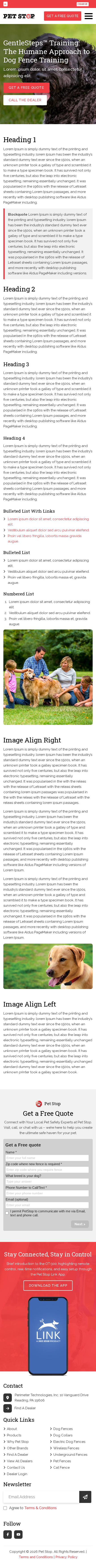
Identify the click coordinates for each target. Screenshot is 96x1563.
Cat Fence (61, 1468)
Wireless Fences (66, 1448)
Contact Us (16, 1468)
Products (14, 1435)
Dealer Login (17, 1474)
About (12, 1429)
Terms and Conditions (36, 1557)
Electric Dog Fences (69, 1442)
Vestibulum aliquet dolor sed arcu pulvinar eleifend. (49, 530)
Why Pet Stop (18, 1442)
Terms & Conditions (40, 1508)
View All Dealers (19, 1461)
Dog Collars (62, 1435)
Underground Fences (70, 1455)
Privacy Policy (66, 1557)
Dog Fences (63, 1429)
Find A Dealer (25, 1408)
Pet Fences (62, 1461)
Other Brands (17, 1448)
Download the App (48, 1286)
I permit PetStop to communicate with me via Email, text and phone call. (48, 1213)
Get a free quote (63, 16)
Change (82, 4)
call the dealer (25, 100)
